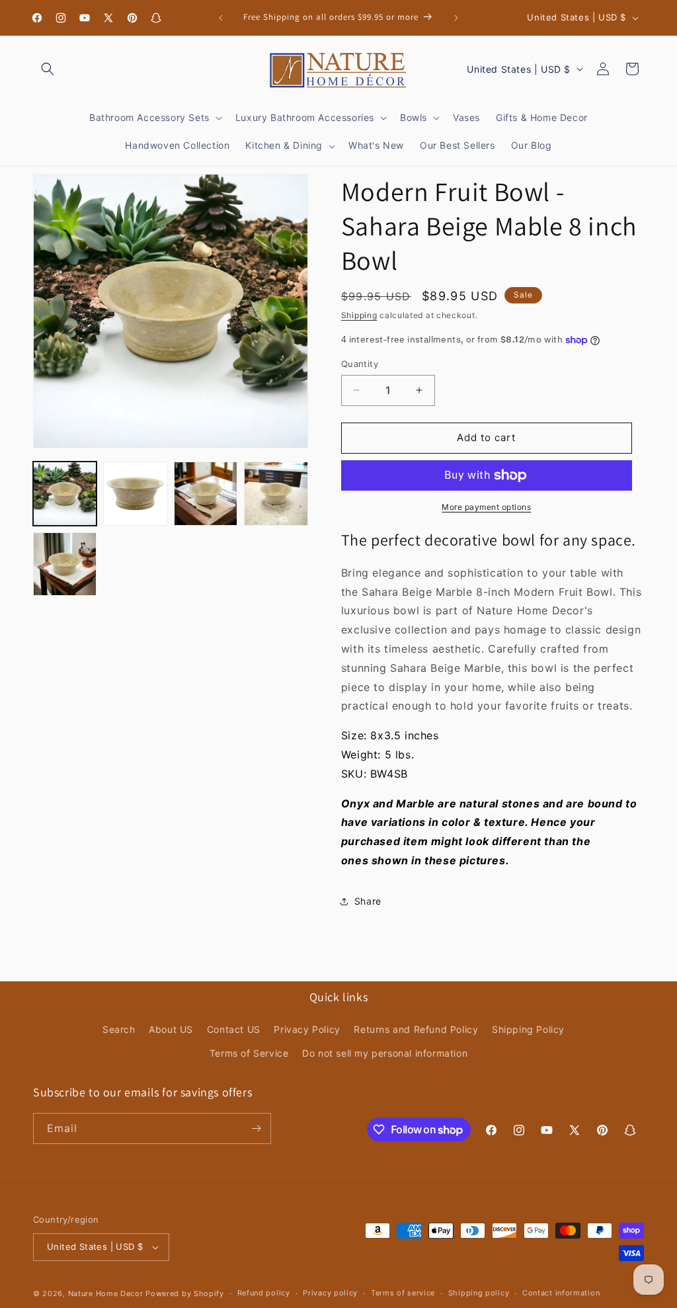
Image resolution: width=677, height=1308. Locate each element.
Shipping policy (479, 1292)
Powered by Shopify (184, 1293)
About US (171, 1029)
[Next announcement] (456, 17)
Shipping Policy (528, 1029)
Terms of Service (249, 1053)
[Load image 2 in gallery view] (135, 493)
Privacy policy (330, 1292)
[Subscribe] (255, 1128)
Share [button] (367, 901)
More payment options (486, 507)
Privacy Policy (307, 1029)
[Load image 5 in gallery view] (65, 564)
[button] (47, 68)
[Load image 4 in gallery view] (275, 493)
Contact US (233, 1029)
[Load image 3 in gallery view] (205, 493)
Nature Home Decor (105, 1293)
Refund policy (263, 1292)
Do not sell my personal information (384, 1053)
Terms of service (403, 1292)
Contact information (561, 1292)
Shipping (359, 315)
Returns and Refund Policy (416, 1029)
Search (119, 1029)
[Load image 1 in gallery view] (65, 493)
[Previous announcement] (220, 17)
